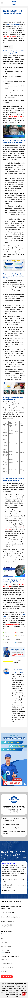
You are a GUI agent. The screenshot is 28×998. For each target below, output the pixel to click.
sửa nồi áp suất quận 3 (13, 24)
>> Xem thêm (5, 950)
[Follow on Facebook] (11, 811)
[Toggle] (2, 951)
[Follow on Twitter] (5, 925)
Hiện (11, 47)
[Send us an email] (14, 811)
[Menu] (2, 3)
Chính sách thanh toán (7, 972)
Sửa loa (3, 938)
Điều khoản (4, 959)
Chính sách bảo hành (6, 963)
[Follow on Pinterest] (8, 925)
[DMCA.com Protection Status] (5, 952)
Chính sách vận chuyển (7, 968)
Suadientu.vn (10, 921)
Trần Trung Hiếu (19, 672)
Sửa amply (4, 942)
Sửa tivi (3, 934)
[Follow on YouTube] (17, 811)
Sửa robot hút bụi (6, 946)
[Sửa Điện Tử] (14, 3)
